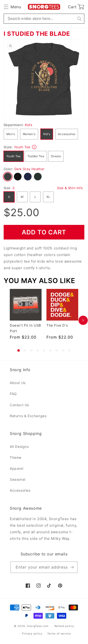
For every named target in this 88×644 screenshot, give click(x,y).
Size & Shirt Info (70, 188)
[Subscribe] (71, 567)
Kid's (46, 134)
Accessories (66, 134)
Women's (29, 134)
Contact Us (19, 405)
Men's (10, 134)
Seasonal (17, 479)
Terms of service (59, 633)
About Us (18, 383)
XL (48, 197)
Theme (16, 457)
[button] (12, 6)
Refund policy (64, 626)
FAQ (13, 394)
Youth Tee (13, 156)
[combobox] (44, 18)
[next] (83, 320)
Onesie (56, 156)
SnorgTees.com (38, 626)
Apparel (16, 468)
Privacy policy (32, 633)
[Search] (79, 18)
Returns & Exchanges (28, 416)
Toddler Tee (35, 156)
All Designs (19, 446)
